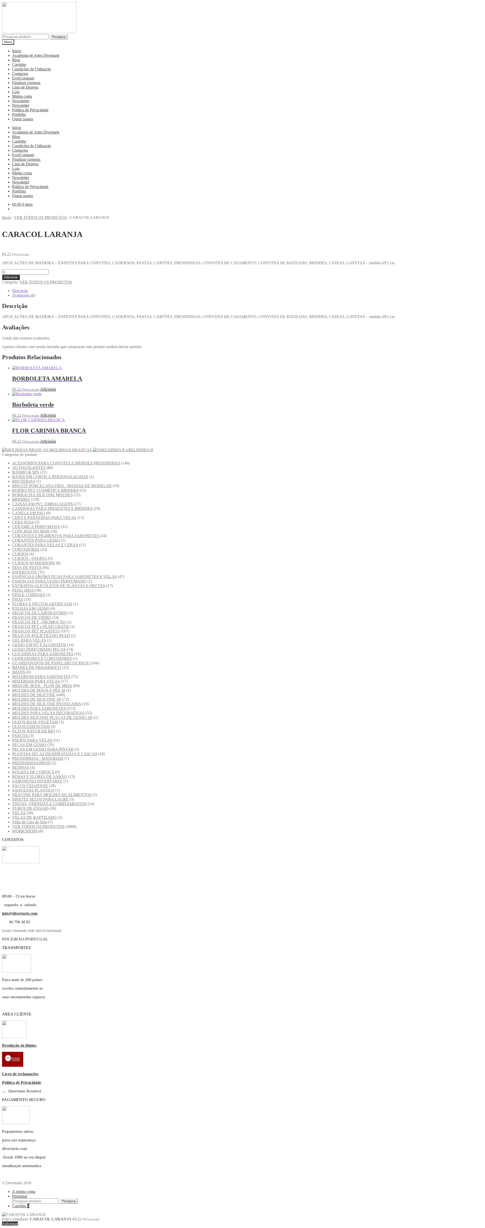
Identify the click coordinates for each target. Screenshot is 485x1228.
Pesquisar (19, 1196)
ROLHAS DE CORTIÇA (33, 772)
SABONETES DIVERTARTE (37, 781)
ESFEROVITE (24, 572)
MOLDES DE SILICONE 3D (36, 699)
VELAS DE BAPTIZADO (34, 817)
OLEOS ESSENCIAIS (31, 726)
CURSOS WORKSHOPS (33, 563)
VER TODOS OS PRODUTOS (40, 217)
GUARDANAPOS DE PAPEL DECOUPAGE (50, 663)
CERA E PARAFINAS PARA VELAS (44, 517)
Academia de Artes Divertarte (35, 55)
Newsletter (20, 101)
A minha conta (23, 1191)
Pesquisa (58, 37)
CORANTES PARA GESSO (36, 540)
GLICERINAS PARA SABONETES (42, 654)
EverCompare (23, 78)
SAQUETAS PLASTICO (33, 790)
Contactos (20, 73)
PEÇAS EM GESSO (29, 745)
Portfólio (19, 114)
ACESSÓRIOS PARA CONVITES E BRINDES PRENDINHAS (66, 463)
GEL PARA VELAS (29, 640)
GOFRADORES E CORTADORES (42, 658)
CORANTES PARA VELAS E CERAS (45, 545)
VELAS (19, 813)
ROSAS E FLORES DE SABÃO (39, 776)
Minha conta (22, 96)
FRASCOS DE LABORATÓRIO (39, 613)
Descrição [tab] (20, 291)
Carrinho (19, 64)
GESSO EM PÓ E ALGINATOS (39, 645)
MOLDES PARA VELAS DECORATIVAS (48, 713)
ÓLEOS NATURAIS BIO (33, 731)
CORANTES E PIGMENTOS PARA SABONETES (55, 536)
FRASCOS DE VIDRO (31, 617)
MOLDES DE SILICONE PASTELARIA (46, 704)
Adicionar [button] (48, 389)
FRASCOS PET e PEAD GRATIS (40, 626)
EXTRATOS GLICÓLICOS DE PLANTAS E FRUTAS (58, 586)
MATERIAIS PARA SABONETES (41, 676)
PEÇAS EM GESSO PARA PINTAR (43, 749)
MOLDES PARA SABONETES (39, 708)
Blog (16, 60)
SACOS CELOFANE (30, 785)
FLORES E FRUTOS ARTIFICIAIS (42, 604)
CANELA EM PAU (28, 513)
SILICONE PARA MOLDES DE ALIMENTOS (51, 795)
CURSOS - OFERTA (29, 558)
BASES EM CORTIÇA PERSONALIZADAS (50, 477)
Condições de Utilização (31, 69)
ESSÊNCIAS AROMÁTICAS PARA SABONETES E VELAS (64, 576)
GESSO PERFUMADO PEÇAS (39, 649)
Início (16, 51)
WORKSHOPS (25, 831)
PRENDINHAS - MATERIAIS (37, 758)
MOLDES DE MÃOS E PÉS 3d (38, 690)
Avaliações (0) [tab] (23, 295)
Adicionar (11, 277)
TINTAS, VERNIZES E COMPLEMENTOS (49, 804)
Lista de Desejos (25, 87)
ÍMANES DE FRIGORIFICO (36, 667)
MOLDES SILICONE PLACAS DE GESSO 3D (52, 717)
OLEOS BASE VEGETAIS (35, 722)
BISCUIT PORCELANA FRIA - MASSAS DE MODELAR (62, 486)
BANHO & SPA (25, 472)
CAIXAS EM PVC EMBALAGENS (42, 504)
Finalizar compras (26, 83)
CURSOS (20, 554)
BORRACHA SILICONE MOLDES (42, 495)
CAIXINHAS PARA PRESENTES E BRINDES (52, 508)
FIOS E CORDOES (28, 595)
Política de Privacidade (30, 110)
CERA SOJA (23, 522)
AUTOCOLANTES (28, 467)
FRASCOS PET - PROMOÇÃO (39, 622)
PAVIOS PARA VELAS (32, 740)
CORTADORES (25, 549)
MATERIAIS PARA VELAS (36, 681)
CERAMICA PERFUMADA (36, 527)
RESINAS (20, 767)
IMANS (18, 672)
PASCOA (20, 736)
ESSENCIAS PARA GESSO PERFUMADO (49, 581)
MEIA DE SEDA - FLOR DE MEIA (42, 686)
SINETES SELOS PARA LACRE (40, 799)
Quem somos (22, 119)
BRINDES (21, 499)
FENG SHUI (23, 590)
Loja (15, 92)
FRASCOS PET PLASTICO (36, 631)
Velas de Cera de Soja (29, 822)
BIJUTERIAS (23, 481)
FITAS (17, 599)
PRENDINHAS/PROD (31, 763)
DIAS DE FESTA (26, 567)
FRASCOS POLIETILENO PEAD (41, 636)
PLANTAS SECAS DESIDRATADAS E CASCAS (54, 754)
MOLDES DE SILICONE (33, 695)
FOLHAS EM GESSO (31, 608)
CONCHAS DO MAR (31, 531)
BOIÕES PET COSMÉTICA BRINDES (45, 490)
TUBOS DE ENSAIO (30, 808)
